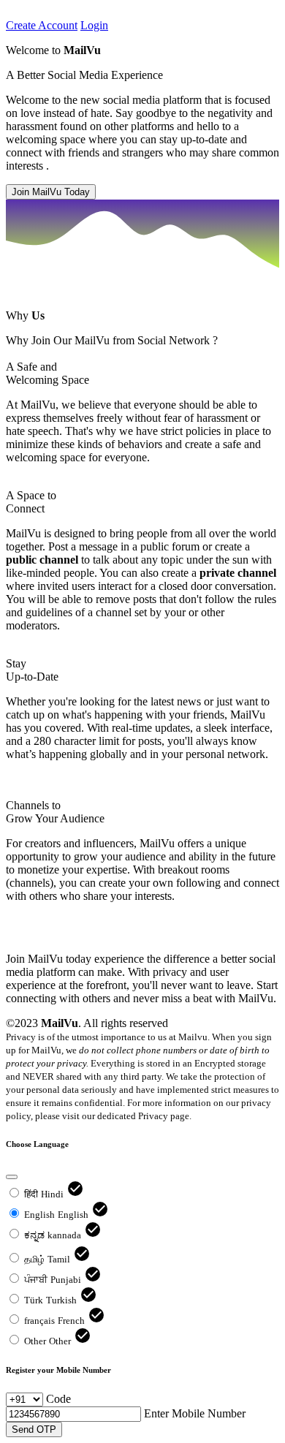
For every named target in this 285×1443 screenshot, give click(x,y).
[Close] (12, 1177)
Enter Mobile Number (195, 1413)
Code (58, 1399)
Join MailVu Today (51, 191)
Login (94, 25)
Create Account (41, 25)
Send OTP (34, 1429)
